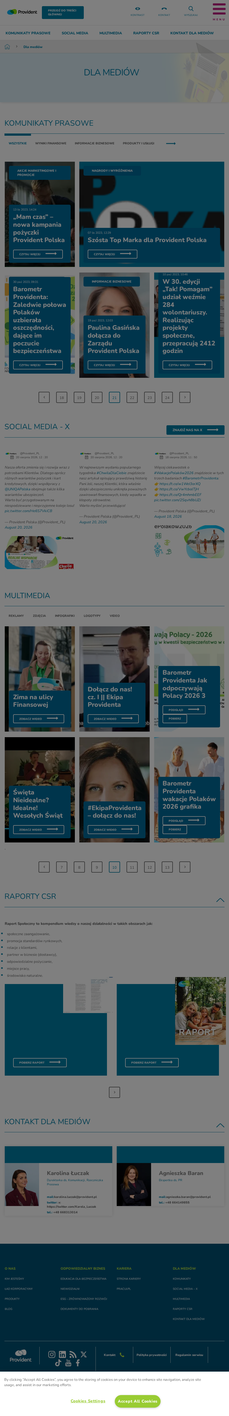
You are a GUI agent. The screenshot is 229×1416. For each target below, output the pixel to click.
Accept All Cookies (138, 1401)
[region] (114, 1394)
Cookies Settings (88, 1401)
